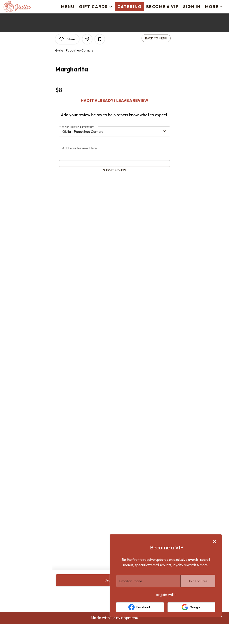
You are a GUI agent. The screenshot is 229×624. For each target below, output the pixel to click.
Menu (67, 6)
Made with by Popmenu (70, 618)
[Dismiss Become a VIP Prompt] (214, 541)
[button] (96, 6)
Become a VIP (162, 6)
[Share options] (87, 39)
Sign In (192, 6)
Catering (129, 6)
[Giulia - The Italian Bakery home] (24, 6)
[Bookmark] (100, 39)
